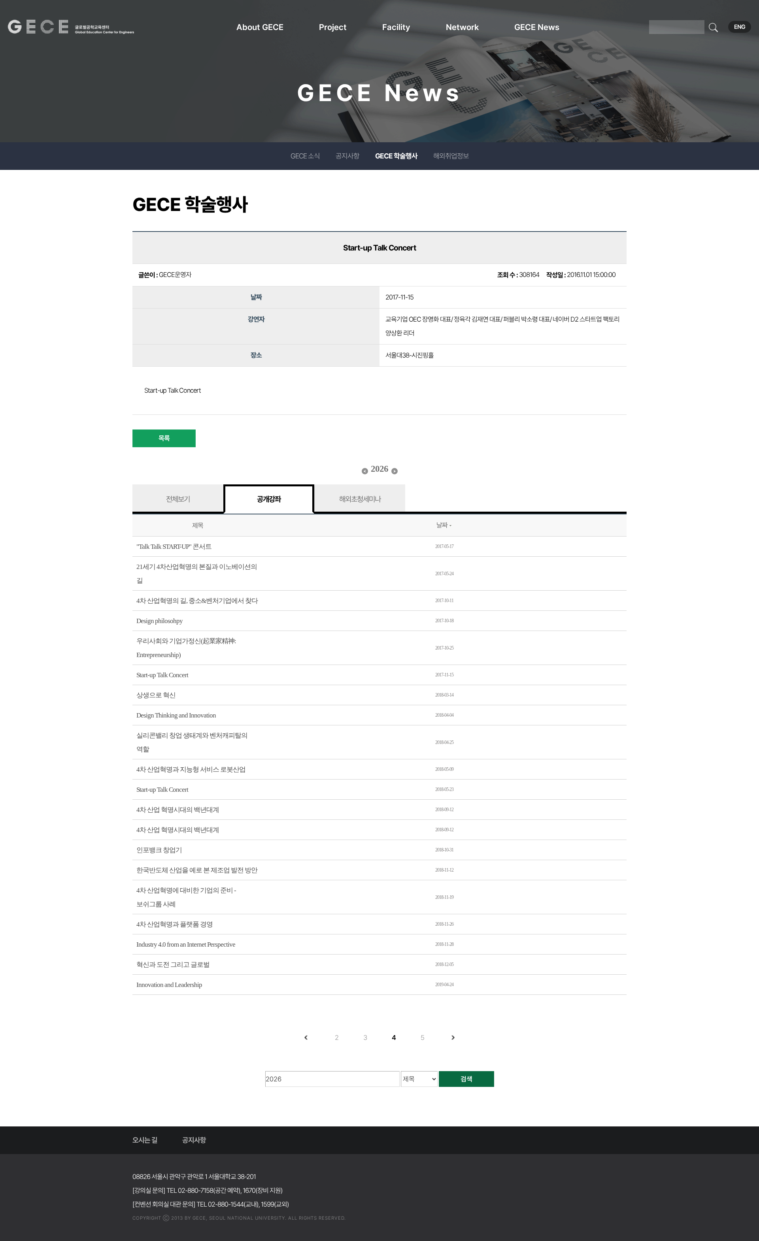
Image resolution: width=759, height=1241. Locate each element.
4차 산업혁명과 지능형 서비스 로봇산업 (190, 769)
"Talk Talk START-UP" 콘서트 (173, 546)
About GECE (259, 27)
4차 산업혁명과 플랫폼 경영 (174, 924)
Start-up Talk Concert (162, 675)
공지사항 (347, 156)
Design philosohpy (159, 621)
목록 (164, 438)
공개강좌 (269, 499)
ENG (739, 26)
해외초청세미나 (360, 499)
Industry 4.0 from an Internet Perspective (185, 944)
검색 (466, 1079)
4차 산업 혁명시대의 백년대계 (177, 810)
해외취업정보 (451, 156)
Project (333, 27)
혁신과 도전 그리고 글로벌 (173, 964)
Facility (396, 27)
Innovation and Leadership (169, 985)
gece (81, 27)
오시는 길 (144, 1140)
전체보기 (178, 499)
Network (462, 27)
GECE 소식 (305, 156)
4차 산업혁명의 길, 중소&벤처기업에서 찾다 (197, 600)
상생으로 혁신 (156, 695)
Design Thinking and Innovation (176, 715)
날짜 (441, 525)
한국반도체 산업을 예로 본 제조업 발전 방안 (196, 870)
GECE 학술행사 (396, 156)
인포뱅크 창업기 (159, 850)
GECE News (536, 27)
